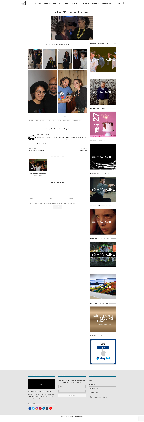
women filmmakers (77, 120)
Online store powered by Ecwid (98, 397)
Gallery (95, 3)
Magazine (76, 3)
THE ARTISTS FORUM (43, 134)
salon (59, 120)
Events (86, 3)
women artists (66, 120)
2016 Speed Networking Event (38, 173)
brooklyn (31, 120)
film (37, 120)
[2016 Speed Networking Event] (38, 165)
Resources (106, 3)
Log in (90, 380)
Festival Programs (52, 3)
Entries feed (92, 384)
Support (117, 3)
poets (54, 120)
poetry (48, 120)
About (38, 3)
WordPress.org (93, 393)
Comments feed (93, 388)
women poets (32, 123)
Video (66, 3)
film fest (42, 120)
